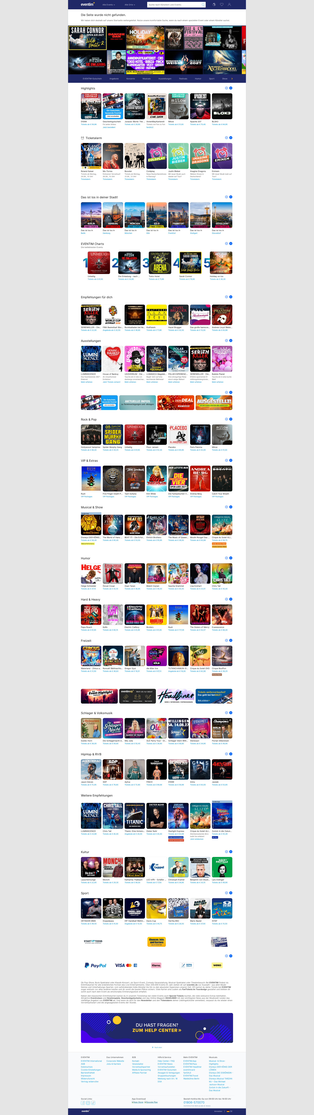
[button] (110, 50)
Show (224, 78)
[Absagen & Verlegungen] (137, 402)
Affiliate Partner (139, 1072)
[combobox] (174, 4)
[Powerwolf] (155, 38)
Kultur (85, 852)
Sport (211, 78)
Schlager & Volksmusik (96, 713)
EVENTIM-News (165, 1064)
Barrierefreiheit (88, 1072)
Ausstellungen (164, 78)
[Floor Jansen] (203, 38)
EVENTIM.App (189, 1061)
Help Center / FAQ (166, 1061)
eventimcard (189, 1070)
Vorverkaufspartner (141, 1067)
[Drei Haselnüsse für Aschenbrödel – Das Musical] (203, 62)
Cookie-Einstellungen (91, 1070)
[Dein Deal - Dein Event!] (175, 402)
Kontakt (135, 1061)
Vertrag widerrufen (89, 1081)
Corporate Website (115, 1061)
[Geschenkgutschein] (99, 402)
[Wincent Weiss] (164, 62)
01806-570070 (194, 1102)
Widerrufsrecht (88, 1078)
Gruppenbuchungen (167, 1075)
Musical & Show (92, 507)
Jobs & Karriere (113, 1064)
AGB (83, 1064)
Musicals (147, 78)
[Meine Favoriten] (221, 4)
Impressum (86, 1075)
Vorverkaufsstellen (166, 1067)
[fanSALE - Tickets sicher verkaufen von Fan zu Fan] (214, 696)
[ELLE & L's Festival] (174, 38)
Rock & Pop (89, 419)
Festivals (183, 78)
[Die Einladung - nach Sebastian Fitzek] (87, 62)
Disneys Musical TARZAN (220, 1078)
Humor (198, 78)
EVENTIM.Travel (190, 1075)
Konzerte (130, 78)
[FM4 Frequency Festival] (126, 62)
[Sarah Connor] (87, 38)
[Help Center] (157, 1028)
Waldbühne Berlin (191, 1078)
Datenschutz (87, 1067)
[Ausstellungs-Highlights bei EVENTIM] (214, 402)
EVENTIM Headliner (192, 1067)
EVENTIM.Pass (190, 1064)
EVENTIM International (91, 1061)
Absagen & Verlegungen (169, 1072)
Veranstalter (137, 1064)
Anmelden (218, 1111)
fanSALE (187, 1072)
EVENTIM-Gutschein (92, 78)
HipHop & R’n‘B (91, 754)
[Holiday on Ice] (126, 38)
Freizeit (86, 640)
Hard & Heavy (90, 599)
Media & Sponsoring (141, 1070)
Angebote (114, 78)
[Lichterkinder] (232, 62)
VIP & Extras (89, 460)
